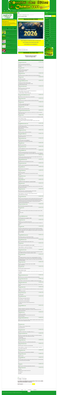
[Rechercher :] (48, 16)
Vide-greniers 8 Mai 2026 (10, 36)
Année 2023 (47, 28)
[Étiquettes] (15, 29)
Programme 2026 (8, 45)
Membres (46, 40)
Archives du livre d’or (23, 50)
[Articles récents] (4, 29)
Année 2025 (47, 32)
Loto (46, 38)
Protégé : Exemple (22, 378)
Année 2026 (11, 35)
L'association (47, 36)
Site (10, 10)
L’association (14, 10)
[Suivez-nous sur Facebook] (14, 12)
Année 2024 (47, 30)
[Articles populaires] (7, 29)
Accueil (7, 10)
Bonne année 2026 (22, 16)
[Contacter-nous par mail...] (15, 12)
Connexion (46, 57)
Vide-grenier (15, 35)
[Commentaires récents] (11, 29)
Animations (19, 10)
